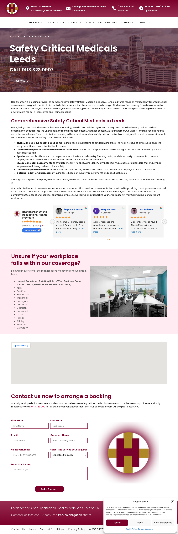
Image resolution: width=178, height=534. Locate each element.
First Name (17, 420)
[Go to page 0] (107, 239)
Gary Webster (108, 209)
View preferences (163, 522)
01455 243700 (126, 6)
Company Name (59, 435)
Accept (117, 522)
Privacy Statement (145, 529)
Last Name (56, 420)
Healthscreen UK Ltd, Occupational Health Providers (34, 214)
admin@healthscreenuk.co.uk (89, 6)
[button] (172, 501)
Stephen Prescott (73, 209)
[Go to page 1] (109, 239)
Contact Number (20, 450)
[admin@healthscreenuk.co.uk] (68, 8)
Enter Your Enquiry (21, 464)
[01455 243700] (114, 8)
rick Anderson (146, 209)
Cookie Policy (131, 529)
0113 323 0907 (39, 406)
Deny (140, 522)
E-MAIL (15, 435)
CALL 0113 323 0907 (31, 70)
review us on (30, 230)
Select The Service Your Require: (68, 450)
